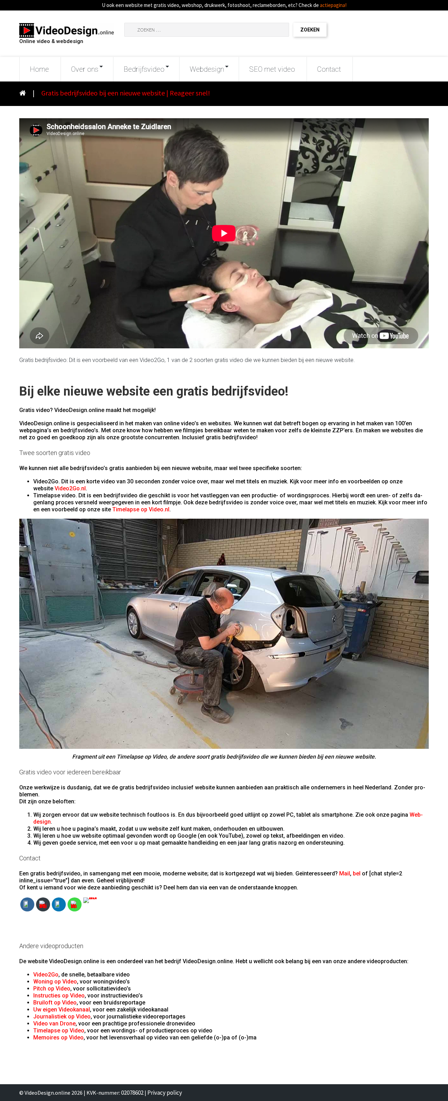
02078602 (132, 1092)
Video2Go (45, 974)
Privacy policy (164, 1092)
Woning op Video (55, 981)
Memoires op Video (58, 1037)
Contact (329, 69)
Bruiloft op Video (55, 1002)
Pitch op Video (51, 988)
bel (356, 873)
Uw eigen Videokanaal (61, 1009)
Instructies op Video (59, 995)
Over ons (84, 69)
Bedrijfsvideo (144, 69)
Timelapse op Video (58, 1030)
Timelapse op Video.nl (140, 509)
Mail (344, 873)
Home (39, 69)
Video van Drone (54, 1023)
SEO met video (272, 69)
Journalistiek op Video (62, 1016)
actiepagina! (333, 5)
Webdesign (207, 69)
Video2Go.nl (70, 488)
